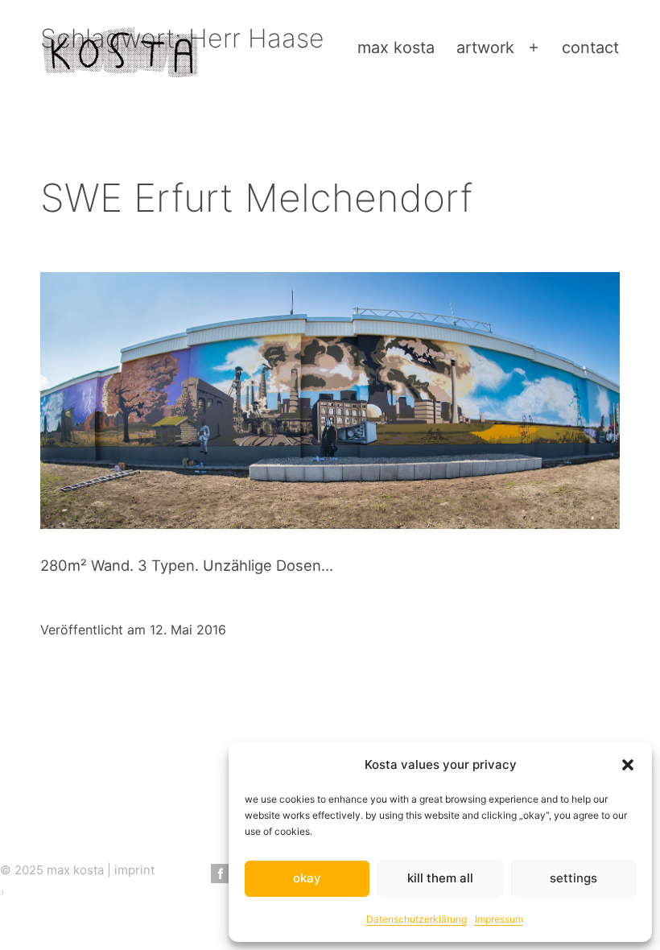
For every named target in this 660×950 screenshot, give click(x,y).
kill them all (440, 878)
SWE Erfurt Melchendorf (256, 197)
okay (307, 878)
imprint (134, 870)
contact (590, 47)
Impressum (499, 919)
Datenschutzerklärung (416, 919)
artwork (485, 47)
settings (573, 878)
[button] (628, 765)
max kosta (396, 47)
